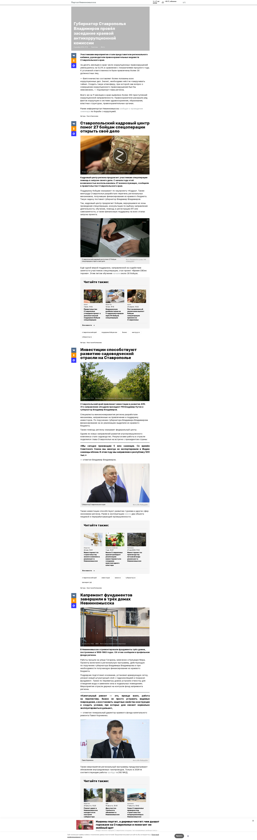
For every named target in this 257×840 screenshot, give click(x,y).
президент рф (87, 582)
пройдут (111, 772)
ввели (128, 514)
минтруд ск (136, 332)
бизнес (124, 332)
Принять (179, 836)
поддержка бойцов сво (109, 332)
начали (116, 273)
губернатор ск (87, 337)
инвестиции (106, 578)
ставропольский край (89, 332)
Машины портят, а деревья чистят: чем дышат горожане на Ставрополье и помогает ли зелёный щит (127, 824)
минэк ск (118, 578)
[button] (84, 825)
